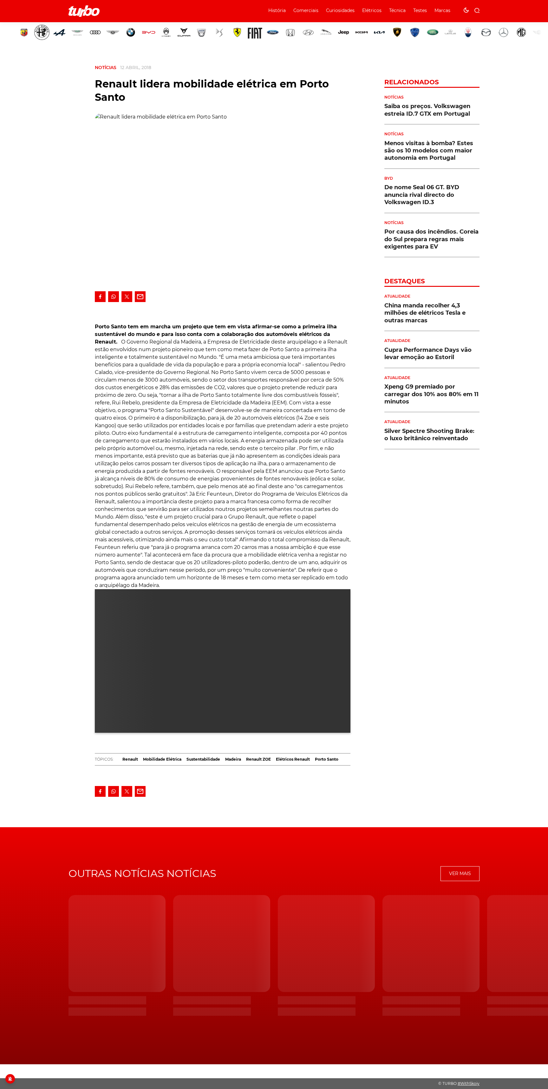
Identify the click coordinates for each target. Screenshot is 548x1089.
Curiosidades (340, 10)
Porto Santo (326, 759)
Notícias (105, 67)
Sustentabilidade (203, 759)
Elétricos (372, 10)
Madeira (233, 759)
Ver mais (460, 873)
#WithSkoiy (469, 1083)
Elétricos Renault (293, 759)
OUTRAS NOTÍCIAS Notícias (142, 873)
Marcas (442, 10)
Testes (420, 10)
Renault (130, 759)
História (277, 10)
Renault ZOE (258, 759)
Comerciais (305, 10)
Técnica (397, 10)
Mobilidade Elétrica (162, 759)
